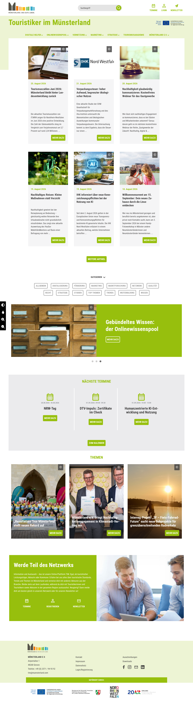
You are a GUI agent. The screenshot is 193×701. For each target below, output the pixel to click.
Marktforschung (117, 286)
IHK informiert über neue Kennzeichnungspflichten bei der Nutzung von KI (94, 198)
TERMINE (27, 606)
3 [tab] (100, 361)
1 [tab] (92, 361)
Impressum (80, 661)
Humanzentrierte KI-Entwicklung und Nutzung (141, 410)
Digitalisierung (60, 286)
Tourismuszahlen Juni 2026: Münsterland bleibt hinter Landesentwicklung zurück (47, 92)
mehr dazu (58, 137)
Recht (48, 293)
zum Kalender (96, 443)
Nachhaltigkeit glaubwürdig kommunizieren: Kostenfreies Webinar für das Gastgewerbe (138, 92)
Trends (110, 293)
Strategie (62, 293)
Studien (78, 293)
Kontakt (79, 657)
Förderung (79, 286)
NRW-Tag (50, 408)
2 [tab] (96, 361)
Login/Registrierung (84, 670)
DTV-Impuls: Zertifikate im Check (96, 410)
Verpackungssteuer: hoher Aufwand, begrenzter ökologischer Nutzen (93, 92)
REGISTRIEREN (52, 606)
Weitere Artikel (96, 259)
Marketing (96, 286)
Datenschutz (81, 665)
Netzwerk (137, 286)
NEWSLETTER (79, 606)
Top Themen (94, 293)
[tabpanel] (96, 330)
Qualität (152, 286)
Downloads (127, 661)
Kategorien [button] (97, 277)
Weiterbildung (127, 293)
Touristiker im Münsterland (50, 22)
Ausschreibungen (130, 657)
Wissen (144, 293)
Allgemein (41, 286)
